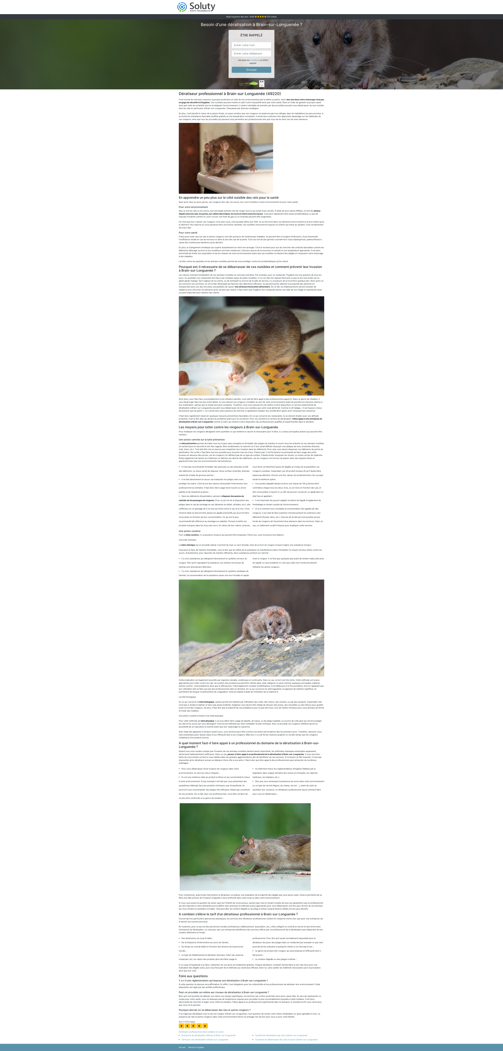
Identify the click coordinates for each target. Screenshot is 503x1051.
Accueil (182, 1047)
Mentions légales (196, 1047)
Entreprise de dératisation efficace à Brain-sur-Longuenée (209, 1035)
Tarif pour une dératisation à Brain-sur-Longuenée (205, 1039)
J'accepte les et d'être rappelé (253, 61)
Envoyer (252, 69)
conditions (255, 60)
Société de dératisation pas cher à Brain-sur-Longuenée (281, 1035)
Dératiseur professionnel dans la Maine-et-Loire (201, 1032)
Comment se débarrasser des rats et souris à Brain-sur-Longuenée (286, 1039)
